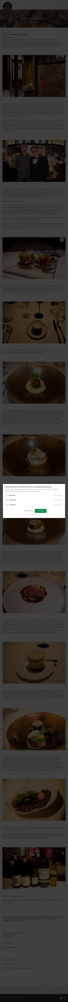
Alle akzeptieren (41, 511)
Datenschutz (29, 515)
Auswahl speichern (28, 511)
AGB (40, 515)
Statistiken (12, 505)
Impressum (35, 515)
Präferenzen (12, 500)
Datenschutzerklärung (33, 491)
